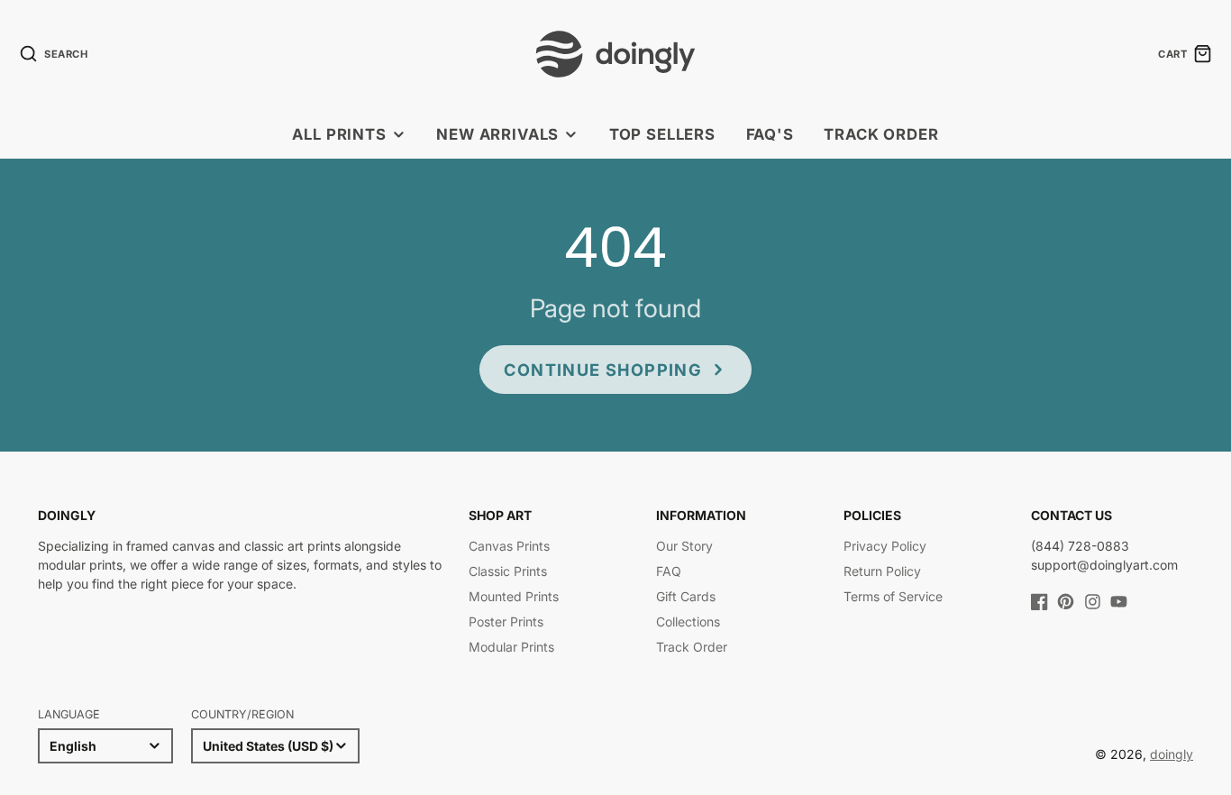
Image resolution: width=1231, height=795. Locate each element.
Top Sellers (662, 134)
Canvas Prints (509, 545)
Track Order (881, 134)
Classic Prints (508, 571)
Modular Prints (511, 646)
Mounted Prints (514, 596)
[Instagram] (1092, 601)
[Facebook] (1039, 601)
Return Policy (882, 571)
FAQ (668, 571)
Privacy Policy (884, 545)
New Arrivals (497, 134)
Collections (688, 621)
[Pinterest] (1065, 601)
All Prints (339, 134)
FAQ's (770, 134)
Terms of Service (893, 596)
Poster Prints (506, 621)
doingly (1171, 754)
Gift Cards (686, 596)
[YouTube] (1118, 601)
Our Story (684, 545)
